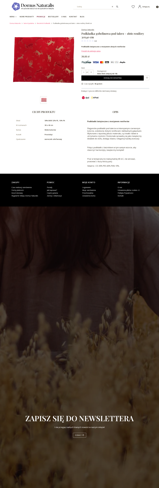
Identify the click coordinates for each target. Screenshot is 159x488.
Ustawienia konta (88, 196)
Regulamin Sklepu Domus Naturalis (25, 196)
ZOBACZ (78, 435)
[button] (117, 7)
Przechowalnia (87, 193)
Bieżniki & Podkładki (43, 23)
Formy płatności (18, 190)
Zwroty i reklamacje (54, 196)
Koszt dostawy (17, 193)
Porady (49, 187)
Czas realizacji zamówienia (22, 187)
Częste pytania (52, 193)
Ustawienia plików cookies (128, 190)
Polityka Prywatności (125, 193)
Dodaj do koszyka (113, 78)
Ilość (83, 68)
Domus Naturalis (15, 23)
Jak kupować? (52, 190)
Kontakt (121, 196)
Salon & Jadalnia (29, 23)
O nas (120, 187)
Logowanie (86, 187)
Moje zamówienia (89, 190)
